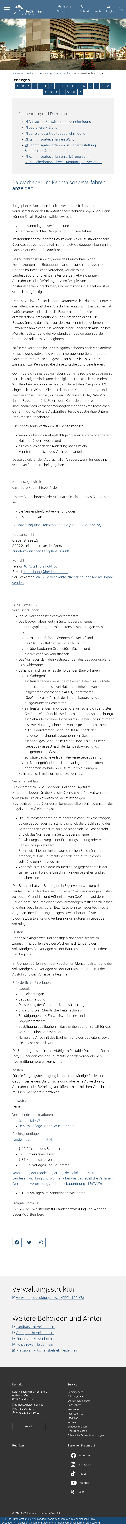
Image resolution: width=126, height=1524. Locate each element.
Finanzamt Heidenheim (34, 1339)
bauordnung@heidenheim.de (45, 572)
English (110, 11)
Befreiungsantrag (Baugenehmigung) (58, 133)
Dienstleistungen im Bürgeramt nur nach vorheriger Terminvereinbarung (59, 1523)
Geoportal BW (29, 1121)
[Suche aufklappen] (121, 9)
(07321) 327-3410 (40, 566)
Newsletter (74, 1409)
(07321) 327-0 (24, 1409)
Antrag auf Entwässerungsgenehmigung (60, 122)
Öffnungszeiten (76, 1396)
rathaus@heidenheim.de (29, 1405)
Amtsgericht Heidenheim (35, 1333)
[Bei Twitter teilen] (29, 1242)
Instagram (85, 1464)
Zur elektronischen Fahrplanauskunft (40, 551)
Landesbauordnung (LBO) (32, 1139)
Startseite (17, 73)
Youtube (84, 1483)
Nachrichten (74, 1405)
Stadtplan (73, 1418)
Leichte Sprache (64, 9)
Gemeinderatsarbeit (79, 1401)
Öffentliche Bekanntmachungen (86, 1435)
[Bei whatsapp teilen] (41, 1242)
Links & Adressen (77, 1431)
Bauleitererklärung (43, 127)
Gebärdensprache (91, 11)
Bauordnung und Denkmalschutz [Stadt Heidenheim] (56, 525)
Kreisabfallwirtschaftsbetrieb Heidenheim (47, 1350)
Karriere (72, 1422)
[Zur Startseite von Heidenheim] (28, 9)
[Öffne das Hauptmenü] (7, 9)
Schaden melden (77, 1426)
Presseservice (75, 1414)
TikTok (83, 1474)
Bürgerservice (62, 73)
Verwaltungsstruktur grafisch (50, 1298)
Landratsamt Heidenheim (35, 1327)
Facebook (84, 1455)
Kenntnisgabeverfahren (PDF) (51, 139)
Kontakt (29, 1426)
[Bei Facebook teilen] (17, 1242)
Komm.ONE (55, 1513)
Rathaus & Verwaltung (39, 73)
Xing (82, 1492)
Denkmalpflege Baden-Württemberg (46, 1126)
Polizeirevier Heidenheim (35, 1344)
